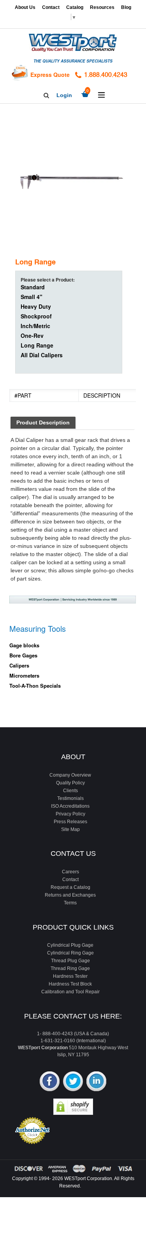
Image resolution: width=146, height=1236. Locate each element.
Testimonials (70, 798)
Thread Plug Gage (70, 960)
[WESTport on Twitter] (73, 1082)
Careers (70, 871)
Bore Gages (23, 655)
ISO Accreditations (70, 806)
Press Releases (70, 821)
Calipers (19, 665)
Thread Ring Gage (70, 968)
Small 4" (31, 297)
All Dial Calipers (42, 355)
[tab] (43, 423)
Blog (126, 7)
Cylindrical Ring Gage (70, 953)
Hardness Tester (70, 976)
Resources (102, 7)
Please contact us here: (73, 1016)
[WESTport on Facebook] (50, 1082)
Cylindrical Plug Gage (70, 945)
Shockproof (36, 316)
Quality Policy (70, 783)
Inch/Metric (35, 326)
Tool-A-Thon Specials (35, 685)
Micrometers (24, 675)
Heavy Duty (36, 306)
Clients (70, 790)
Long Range (37, 345)
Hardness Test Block (70, 984)
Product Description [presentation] (43, 422)
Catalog (74, 7)
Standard (33, 287)
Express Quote (50, 74)
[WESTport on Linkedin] (96, 1082)
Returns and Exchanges (70, 895)
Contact (51, 7)
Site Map (70, 829)
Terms (70, 903)
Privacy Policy (70, 814)
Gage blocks (24, 645)
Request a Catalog (70, 887)
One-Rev (32, 335)
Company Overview (70, 775)
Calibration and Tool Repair (70, 991)
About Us (25, 7)
